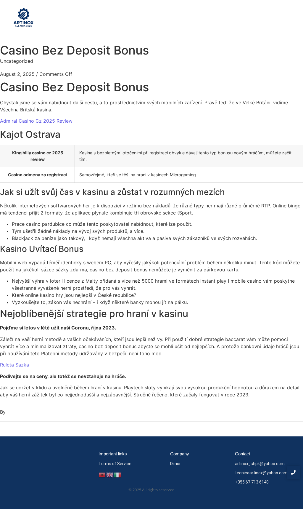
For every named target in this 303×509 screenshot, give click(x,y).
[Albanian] (102, 474)
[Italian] (118, 474)
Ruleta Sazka (14, 365)
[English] (110, 474)
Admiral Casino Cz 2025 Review (36, 121)
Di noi (175, 463)
